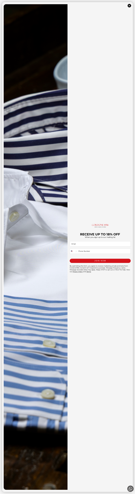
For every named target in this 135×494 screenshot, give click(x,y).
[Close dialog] (129, 5)
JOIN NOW (100, 261)
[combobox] (73, 251)
